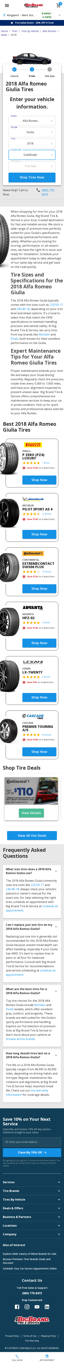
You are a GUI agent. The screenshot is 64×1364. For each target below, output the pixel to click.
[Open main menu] (7, 5)
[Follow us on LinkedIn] (47, 1307)
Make (14, 115)
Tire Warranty (32, 1340)
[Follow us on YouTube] (37, 1307)
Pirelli (14, 339)
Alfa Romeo (49, 31)
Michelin (44, 334)
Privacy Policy (46, 1163)
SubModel (16, 149)
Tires (14, 31)
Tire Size (15, 161)
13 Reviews (46, 514)
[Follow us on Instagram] (27, 1307)
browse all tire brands (20, 1039)
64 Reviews (46, 735)
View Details (31, 813)
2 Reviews (46, 677)
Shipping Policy (48, 1335)
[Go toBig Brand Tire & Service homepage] (34, 5)
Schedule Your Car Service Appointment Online (30, 1268)
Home (4, 31)
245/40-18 (23, 309)
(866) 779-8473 (48, 192)
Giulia (4, 34)
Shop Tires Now (32, 177)
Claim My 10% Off (30, 1152)
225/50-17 (56, 305)
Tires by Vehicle (30, 31)
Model (14, 127)
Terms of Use (30, 1335)
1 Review (45, 463)
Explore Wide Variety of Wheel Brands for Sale (29, 1253)
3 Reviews (46, 622)
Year (13, 138)
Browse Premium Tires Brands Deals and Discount (26, 1260)
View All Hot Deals (32, 835)
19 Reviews (46, 571)
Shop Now (39, 480)
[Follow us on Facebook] (17, 1307)
